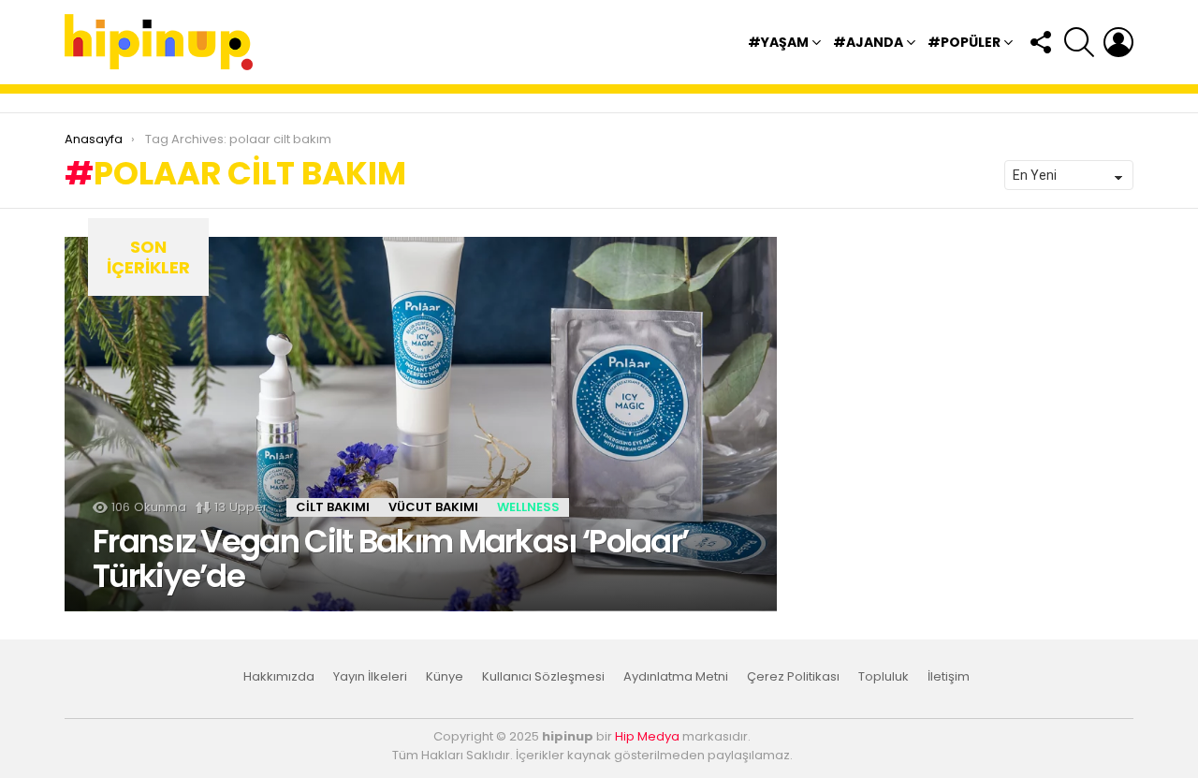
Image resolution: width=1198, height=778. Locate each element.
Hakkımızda (278, 676)
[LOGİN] (1118, 42)
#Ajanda (868, 42)
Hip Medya (647, 736)
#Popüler (964, 42)
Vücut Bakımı (433, 507)
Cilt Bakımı (333, 507)
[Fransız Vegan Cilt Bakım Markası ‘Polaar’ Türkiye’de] (421, 424)
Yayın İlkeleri (370, 676)
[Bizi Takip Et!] (1040, 42)
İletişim (949, 676)
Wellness (528, 507)
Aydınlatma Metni (675, 676)
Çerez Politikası (793, 676)
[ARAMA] (1079, 42)
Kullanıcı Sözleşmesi (543, 676)
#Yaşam (778, 42)
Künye (444, 676)
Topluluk (883, 676)
